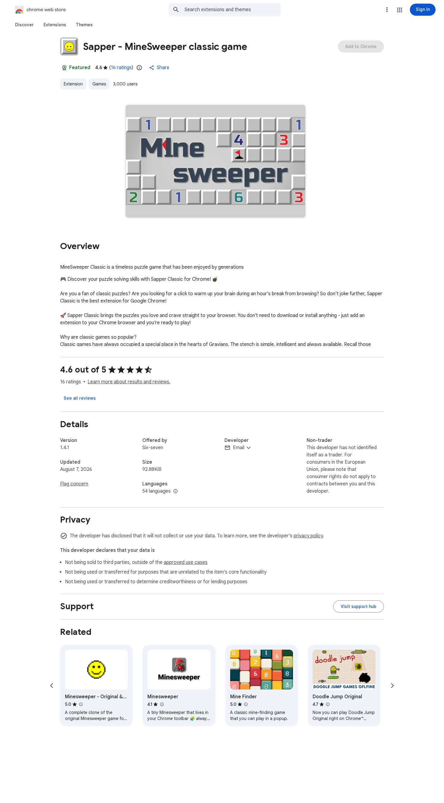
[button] (400, 10)
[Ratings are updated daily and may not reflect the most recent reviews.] (139, 68)
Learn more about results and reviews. (129, 382)
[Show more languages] (175, 491)
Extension (73, 84)
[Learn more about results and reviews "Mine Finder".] (246, 704)
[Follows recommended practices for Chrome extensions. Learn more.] (64, 67)
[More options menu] (387, 10)
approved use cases (186, 562)
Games (99, 84)
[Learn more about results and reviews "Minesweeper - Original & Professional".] (80, 704)
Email (238, 448)
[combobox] (233, 9)
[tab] (24, 24)
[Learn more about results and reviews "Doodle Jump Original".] (327, 704)
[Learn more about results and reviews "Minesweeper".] (161, 704)
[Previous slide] (52, 686)
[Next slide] (392, 686)
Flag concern (74, 484)
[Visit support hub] (358, 606)
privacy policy (308, 536)
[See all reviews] (79, 398)
